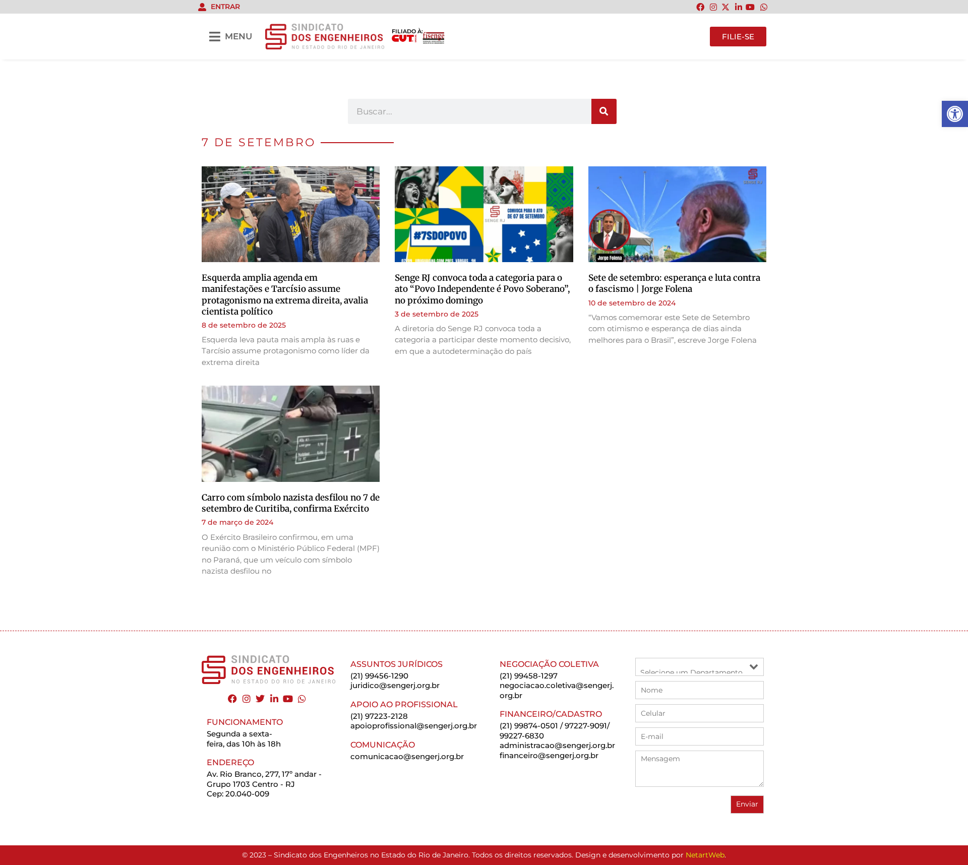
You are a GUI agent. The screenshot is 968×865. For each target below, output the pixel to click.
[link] (955, 114)
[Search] (604, 111)
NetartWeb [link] (705, 854)
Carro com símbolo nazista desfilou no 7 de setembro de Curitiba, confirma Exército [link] (291, 503)
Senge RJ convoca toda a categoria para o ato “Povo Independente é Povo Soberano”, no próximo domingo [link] (482, 288)
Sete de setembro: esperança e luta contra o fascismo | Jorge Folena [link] (674, 283)
